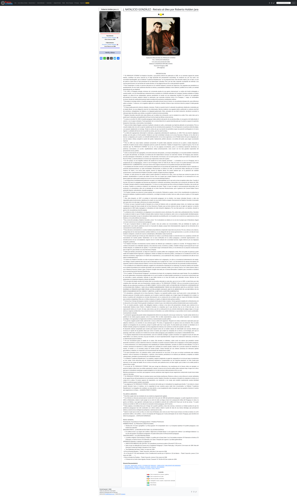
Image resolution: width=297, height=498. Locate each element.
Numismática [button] (49, 2)
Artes (15, 2)
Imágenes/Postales (57, 2)
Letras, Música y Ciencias (22, 2)
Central (109, 37)
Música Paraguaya (69, 2)
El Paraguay (76, 2)
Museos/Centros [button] (32, 2)
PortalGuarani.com (109, 494)
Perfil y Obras (110, 52)
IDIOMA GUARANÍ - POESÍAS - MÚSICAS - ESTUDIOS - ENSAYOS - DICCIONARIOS (144, 467)
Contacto (123, 494)
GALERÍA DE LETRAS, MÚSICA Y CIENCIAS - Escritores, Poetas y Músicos (142, 468)
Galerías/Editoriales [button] (41, 2)
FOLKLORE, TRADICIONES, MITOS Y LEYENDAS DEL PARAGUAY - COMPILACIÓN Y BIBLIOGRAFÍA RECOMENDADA (153, 465)
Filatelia (63, 2)
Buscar (293, 2)
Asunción (104, 37)
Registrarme (84, 2)
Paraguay (114, 37)
